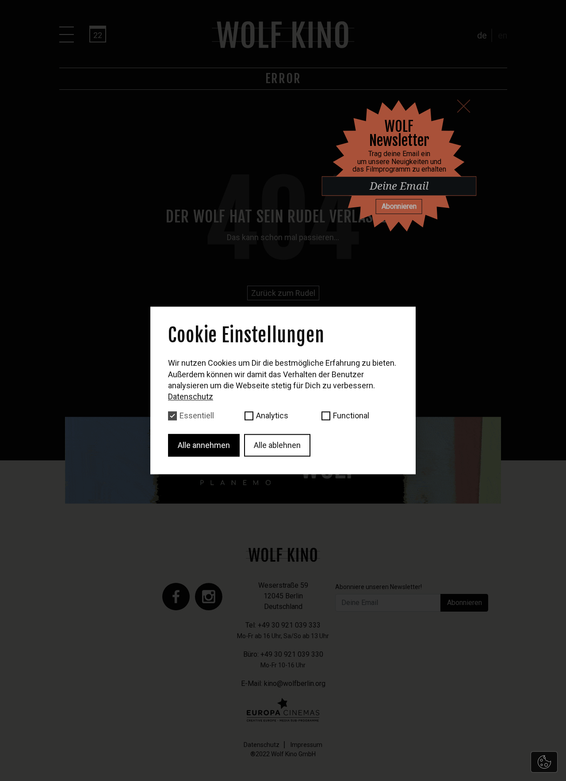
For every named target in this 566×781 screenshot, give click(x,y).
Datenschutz (190, 396)
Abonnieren (399, 206)
